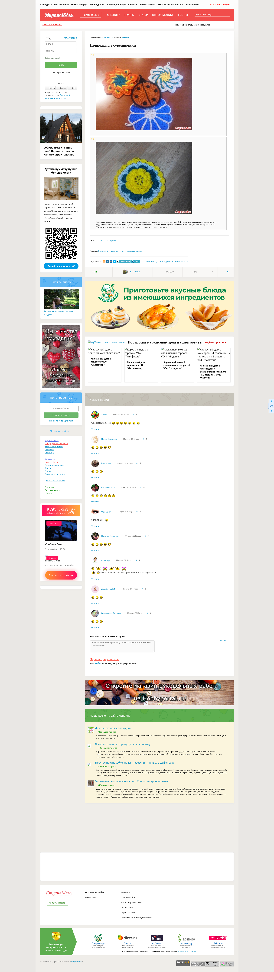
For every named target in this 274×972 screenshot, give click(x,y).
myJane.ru (157, 943)
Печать (149, 261)
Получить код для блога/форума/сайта (170, 261)
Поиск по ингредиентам (61, 420)
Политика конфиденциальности (136, 917)
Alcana (104, 414)
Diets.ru (127, 943)
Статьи (143, 14)
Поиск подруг (79, 4)
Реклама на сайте (94, 892)
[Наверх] (271, 401)
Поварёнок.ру (98, 943)
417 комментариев (107, 766)
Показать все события (61, 575)
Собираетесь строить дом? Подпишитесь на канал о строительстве (59, 151)
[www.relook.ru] (218, 941)
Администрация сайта (131, 902)
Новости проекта (54, 446)
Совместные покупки (220, 4)
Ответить (95, 429)
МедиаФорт (56, 944)
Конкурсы (46, 4)
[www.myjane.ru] (157, 941)
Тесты (48, 468)
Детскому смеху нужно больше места (61, 170)
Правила (49, 449)
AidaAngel (105, 560)
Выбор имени (148, 4)
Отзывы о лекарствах (170, 4)
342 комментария (106, 785)
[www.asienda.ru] (187, 941)
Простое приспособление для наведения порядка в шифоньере (134, 762)
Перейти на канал (58, 266)
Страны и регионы (55, 474)
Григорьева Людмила (111, 613)
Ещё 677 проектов (215, 342)
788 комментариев (107, 731)
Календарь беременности (122, 4)
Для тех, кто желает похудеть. (113, 728)
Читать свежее (91, 14)
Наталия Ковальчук (110, 536)
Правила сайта (128, 897)
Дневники (113, 14)
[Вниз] (271, 411)
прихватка (102, 240)
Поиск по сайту (59, 431)
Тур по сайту (52, 440)
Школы (48, 493)
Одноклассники (63, 78)
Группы (129, 14)
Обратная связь (128, 912)
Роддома (49, 487)
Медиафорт (76, 961)
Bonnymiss (106, 463)
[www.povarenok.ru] (98, 941)
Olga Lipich (106, 511)
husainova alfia (108, 487)
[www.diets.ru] (127, 941)
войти (98, 663)
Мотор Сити (52, 560)
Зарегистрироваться (104, 659)
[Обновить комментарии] (271, 406)
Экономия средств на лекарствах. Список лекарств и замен (131, 781)
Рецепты (182, 14)
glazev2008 (108, 37)
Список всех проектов (187, 951)
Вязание (125, 37)
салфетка (112, 240)
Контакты (90, 897)
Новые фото (51, 461)
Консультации (162, 14)
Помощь (49, 452)
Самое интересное (55, 465)
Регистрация (70, 37)
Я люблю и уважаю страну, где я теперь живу (122, 744)
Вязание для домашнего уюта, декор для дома (120, 250)
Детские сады (52, 490)
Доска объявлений (55, 480)
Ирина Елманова (109, 439)
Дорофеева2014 (108, 589)
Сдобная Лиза (53, 544)
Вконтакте (59, 78)
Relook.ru (218, 943)
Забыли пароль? (52, 58)
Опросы (49, 471)
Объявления (61, 4)
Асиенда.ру (186, 943)
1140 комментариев (107, 747)
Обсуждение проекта (56, 443)
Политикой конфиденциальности (57, 96)
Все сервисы (193, 4)
